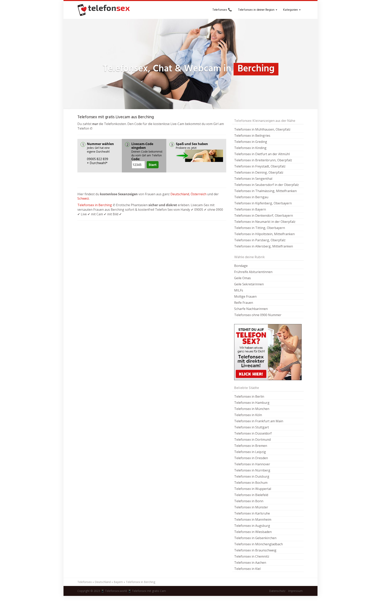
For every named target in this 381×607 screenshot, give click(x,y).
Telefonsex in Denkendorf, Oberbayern (263, 215)
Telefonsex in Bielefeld (251, 495)
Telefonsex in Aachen (250, 562)
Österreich (198, 194)
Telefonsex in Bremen (250, 445)
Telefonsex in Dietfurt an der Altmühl (262, 154)
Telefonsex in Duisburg (251, 476)
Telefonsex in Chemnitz (251, 556)
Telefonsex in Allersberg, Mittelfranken (263, 246)
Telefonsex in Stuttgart (251, 427)
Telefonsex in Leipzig (250, 452)
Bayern (118, 582)
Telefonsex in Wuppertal (252, 489)
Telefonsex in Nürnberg (252, 470)
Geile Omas (242, 278)
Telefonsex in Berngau (251, 197)
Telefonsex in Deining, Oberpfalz (258, 172)
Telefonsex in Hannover (252, 464)
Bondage (241, 266)
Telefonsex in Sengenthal (253, 178)
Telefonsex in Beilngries (252, 135)
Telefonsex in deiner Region (256, 10)
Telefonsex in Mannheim (252, 519)
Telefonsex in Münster (251, 507)
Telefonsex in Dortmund (252, 439)
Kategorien (291, 10)
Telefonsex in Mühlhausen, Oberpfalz (262, 129)
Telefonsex (84, 582)
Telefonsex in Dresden (251, 458)
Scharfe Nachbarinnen (251, 309)
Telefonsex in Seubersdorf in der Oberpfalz (266, 185)
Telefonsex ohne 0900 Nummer (257, 315)
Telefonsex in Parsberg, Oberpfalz (260, 240)
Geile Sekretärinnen (249, 284)
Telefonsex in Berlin (249, 396)
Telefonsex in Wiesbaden (253, 532)
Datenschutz (277, 591)
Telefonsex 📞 (222, 10)
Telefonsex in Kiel (247, 569)
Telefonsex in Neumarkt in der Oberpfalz (264, 221)
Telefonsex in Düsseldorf (253, 433)
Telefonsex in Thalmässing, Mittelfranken (265, 191)
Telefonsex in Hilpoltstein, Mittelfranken (264, 234)
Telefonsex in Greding (250, 141)
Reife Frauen (243, 302)
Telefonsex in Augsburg (252, 525)
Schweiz (83, 198)
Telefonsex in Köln (248, 415)
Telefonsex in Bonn (248, 501)
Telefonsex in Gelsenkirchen (255, 538)
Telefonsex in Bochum (250, 482)
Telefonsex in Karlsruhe (252, 513)
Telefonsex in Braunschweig (255, 550)
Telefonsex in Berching (94, 205)
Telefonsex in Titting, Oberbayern (259, 228)
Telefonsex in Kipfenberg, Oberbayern (263, 203)
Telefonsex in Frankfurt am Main (258, 421)
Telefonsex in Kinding (250, 148)
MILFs (238, 290)
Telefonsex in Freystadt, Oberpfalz (260, 166)
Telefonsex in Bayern (250, 209)
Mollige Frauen (245, 296)
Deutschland (179, 194)
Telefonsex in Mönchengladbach (258, 544)
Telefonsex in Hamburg (251, 402)
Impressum (295, 591)
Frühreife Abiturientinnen (253, 272)
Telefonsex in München (251, 409)
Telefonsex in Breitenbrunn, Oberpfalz (263, 160)
